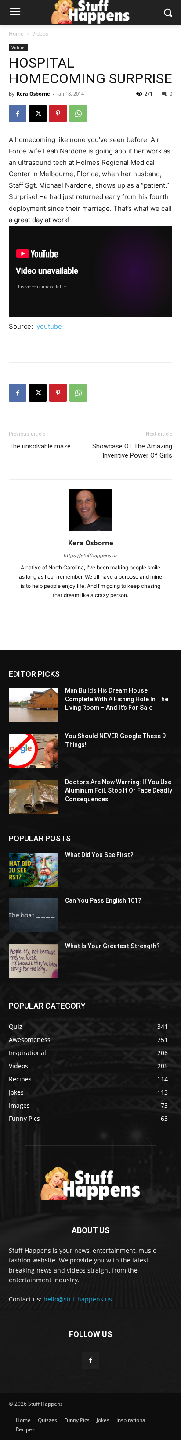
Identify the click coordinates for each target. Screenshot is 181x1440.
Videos (40, 33)
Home (16, 33)
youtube (49, 326)
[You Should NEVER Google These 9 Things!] (33, 751)
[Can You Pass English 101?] (33, 915)
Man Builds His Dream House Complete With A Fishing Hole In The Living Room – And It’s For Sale (116, 699)
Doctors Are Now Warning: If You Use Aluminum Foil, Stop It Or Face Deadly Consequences (118, 791)
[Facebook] (17, 113)
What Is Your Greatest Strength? (112, 945)
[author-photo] (90, 530)
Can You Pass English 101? (103, 900)
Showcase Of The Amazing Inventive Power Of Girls (132, 450)
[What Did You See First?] (33, 870)
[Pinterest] (58, 113)
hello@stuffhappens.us (77, 1299)
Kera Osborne (33, 93)
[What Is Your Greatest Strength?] (33, 961)
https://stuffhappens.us (91, 555)
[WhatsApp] (78, 113)
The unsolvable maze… (42, 446)
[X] (38, 113)
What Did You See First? (99, 854)
